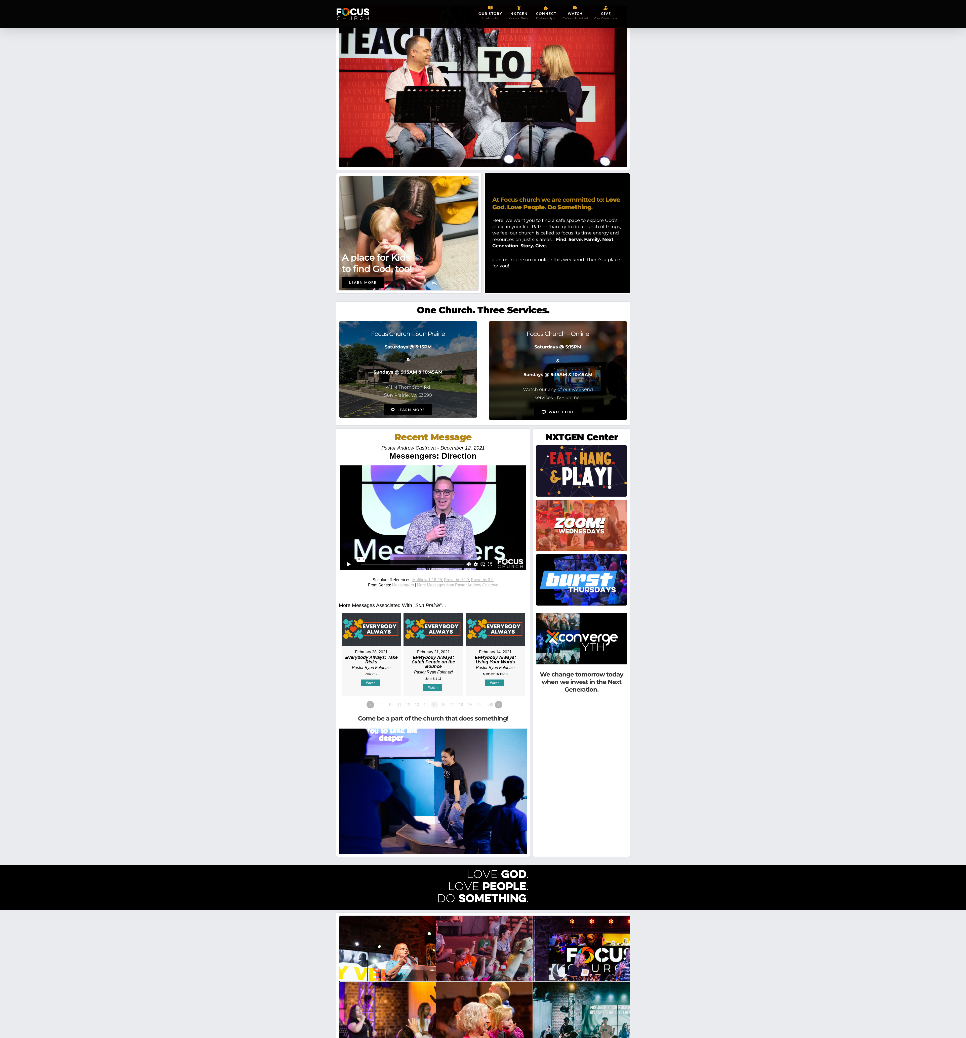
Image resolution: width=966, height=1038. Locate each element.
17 (452, 704)
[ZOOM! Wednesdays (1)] (581, 502)
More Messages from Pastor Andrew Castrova (457, 585)
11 (399, 704)
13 (417, 704)
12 (408, 704)
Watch (370, 683)
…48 (489, 704)
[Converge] (581, 615)
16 (443, 704)
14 (426, 704)
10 (390, 704)
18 (461, 704)
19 (470, 704)
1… (381, 704)
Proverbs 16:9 (456, 580)
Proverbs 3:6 (482, 580)
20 (478, 704)
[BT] (581, 556)
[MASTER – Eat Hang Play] (581, 447)
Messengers (403, 585)
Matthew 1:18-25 (427, 580)
